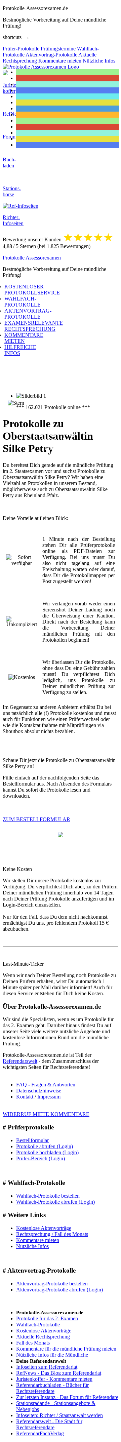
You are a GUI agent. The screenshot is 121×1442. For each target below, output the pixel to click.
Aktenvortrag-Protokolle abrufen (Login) (59, 1289)
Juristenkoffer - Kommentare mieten (54, 1379)
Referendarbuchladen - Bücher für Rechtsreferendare (52, 1388)
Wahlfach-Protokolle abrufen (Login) (55, 1202)
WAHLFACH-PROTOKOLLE (22, 302)
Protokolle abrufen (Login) (44, 1146)
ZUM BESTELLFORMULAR (36, 819)
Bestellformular (32, 1140)
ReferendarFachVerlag (40, 1433)
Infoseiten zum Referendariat (46, 1367)
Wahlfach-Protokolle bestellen (48, 1196)
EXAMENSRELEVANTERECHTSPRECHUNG (33, 326)
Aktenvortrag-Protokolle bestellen (52, 1283)
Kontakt (24, 1096)
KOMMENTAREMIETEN (23, 338)
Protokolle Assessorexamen (32, 258)
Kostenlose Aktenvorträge (43, 1228)
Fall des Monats (33, 1343)
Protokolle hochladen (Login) (47, 1152)
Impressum (49, 1096)
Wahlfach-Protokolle (38, 1324)
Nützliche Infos (32, 1246)
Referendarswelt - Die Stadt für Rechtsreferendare (49, 1424)
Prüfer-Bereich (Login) (40, 1158)
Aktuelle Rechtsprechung (43, 1336)
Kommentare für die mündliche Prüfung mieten (66, 1349)
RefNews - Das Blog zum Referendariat (58, 1373)
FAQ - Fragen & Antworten (45, 1084)
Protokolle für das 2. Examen (47, 1318)
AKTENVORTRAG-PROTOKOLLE (27, 314)
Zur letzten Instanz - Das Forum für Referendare (67, 1397)
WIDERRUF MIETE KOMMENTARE (46, 1114)
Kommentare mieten (37, 1240)
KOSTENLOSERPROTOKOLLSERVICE (32, 289)
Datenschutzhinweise (38, 1090)
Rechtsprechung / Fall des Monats (52, 1234)
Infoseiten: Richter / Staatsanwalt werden (59, 1415)
